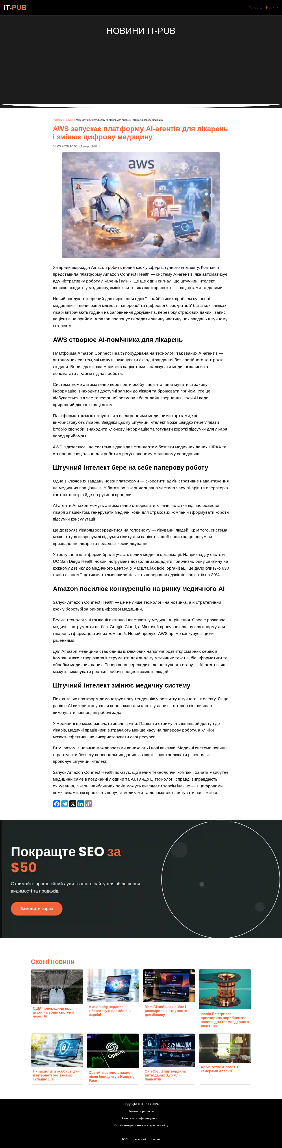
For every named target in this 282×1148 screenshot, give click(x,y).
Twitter (155, 1139)
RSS (125, 1139)
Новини (272, 7)
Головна (255, 7)
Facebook (140, 1139)
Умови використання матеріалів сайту (141, 1125)
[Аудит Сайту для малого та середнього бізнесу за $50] (141, 937)
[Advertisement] (141, 66)
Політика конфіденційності (141, 1118)
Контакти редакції (141, 1111)
